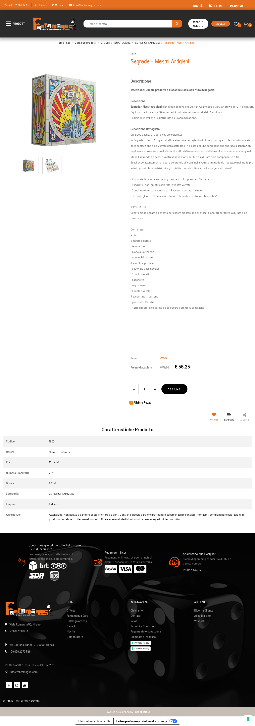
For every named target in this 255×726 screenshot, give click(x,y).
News (133, 621)
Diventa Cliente (198, 23)
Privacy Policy (141, 642)
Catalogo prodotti (85, 42)
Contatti (135, 615)
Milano (42, 5)
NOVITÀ (198, 6)
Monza (59, 5)
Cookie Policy (141, 648)
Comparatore (75, 636)
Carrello (71, 626)
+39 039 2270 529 (20, 651)
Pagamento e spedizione (145, 631)
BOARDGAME (122, 42)
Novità (71, 631)
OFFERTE (218, 6)
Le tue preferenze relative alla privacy (141, 721)
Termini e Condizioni (143, 626)
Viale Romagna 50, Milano (25, 624)
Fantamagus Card (77, 615)
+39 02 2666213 (19, 631)
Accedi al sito (202, 615)
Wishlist (199, 621)
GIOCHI (105, 42)
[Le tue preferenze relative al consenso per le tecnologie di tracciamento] (248, 719)
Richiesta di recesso (143, 636)
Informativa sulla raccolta (94, 721)
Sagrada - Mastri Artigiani (180, 42)
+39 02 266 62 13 (18, 5)
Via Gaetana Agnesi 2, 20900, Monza (31, 644)
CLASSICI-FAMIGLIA (147, 42)
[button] (177, 24)
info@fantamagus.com (87, 5)
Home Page (63, 42)
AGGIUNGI (174, 389)
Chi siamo (136, 610)
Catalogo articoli (77, 621)
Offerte (71, 610)
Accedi (220, 23)
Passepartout (142, 711)
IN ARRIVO (236, 6)
